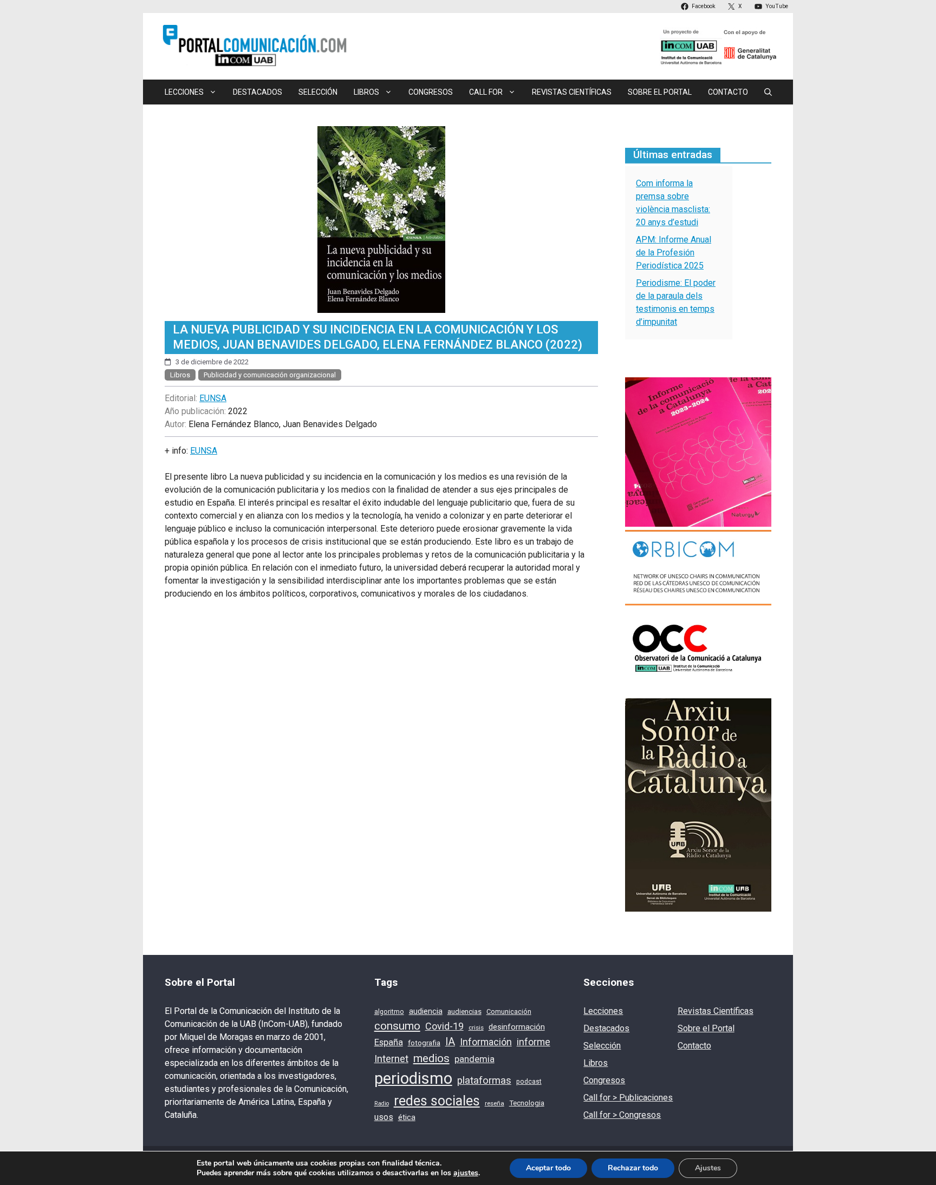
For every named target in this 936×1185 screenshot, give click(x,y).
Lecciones (603, 1011)
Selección (317, 92)
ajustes (465, 1173)
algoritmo (389, 1012)
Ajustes (708, 1168)
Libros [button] (366, 92)
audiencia (426, 1011)
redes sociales (437, 1101)
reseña (494, 1103)
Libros (180, 375)
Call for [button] (486, 92)
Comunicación (508, 1011)
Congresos (430, 92)
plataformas (484, 1080)
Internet (391, 1059)
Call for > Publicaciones (628, 1097)
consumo (397, 1025)
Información (486, 1041)
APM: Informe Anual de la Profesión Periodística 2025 (673, 252)
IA (450, 1042)
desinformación (517, 1027)
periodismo (413, 1078)
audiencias (464, 1011)
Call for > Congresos (622, 1115)
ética (406, 1117)
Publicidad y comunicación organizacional (270, 375)
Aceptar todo (548, 1168)
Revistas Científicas (572, 92)
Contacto (728, 92)
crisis (476, 1027)
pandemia (474, 1059)
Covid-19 (444, 1026)
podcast (529, 1081)
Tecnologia (526, 1103)
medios (431, 1058)
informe (533, 1042)
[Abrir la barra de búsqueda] (768, 92)
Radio (381, 1103)
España (388, 1042)
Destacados (257, 92)
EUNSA (212, 398)
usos (383, 1117)
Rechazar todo (633, 1168)
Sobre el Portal (660, 92)
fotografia (424, 1042)
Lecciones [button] (184, 92)
